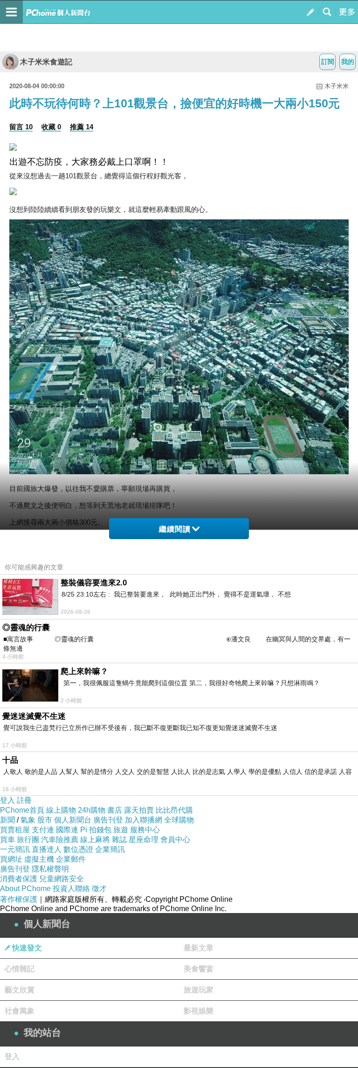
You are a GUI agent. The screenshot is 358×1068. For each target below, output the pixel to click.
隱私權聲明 (50, 869)
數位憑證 (78, 849)
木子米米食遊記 (46, 62)
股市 (44, 820)
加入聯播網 (143, 820)
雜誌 (119, 839)
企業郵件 (71, 859)
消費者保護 (18, 879)
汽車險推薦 (59, 839)
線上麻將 (95, 839)
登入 (7, 800)
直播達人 (47, 849)
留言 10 (21, 127)
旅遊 (120, 830)
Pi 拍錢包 (95, 830)
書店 (114, 810)
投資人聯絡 (71, 888)
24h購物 (91, 810)
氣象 (28, 820)
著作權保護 (18, 899)
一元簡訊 (15, 849)
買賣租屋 (15, 830)
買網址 (11, 859)
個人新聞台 (72, 820)
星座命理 (143, 839)
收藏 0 (51, 127)
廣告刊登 (108, 820)
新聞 (7, 820)
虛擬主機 (39, 859)
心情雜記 (19, 969)
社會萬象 (19, 1011)
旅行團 (28, 839)
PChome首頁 (22, 810)
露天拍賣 (139, 810)
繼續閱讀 (175, 529)
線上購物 (61, 810)
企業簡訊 (110, 849)
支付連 (43, 830)
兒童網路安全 (61, 879)
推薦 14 (81, 127)
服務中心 (145, 830)
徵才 (99, 888)
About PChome (25, 888)
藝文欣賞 (19, 990)
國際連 (67, 830)
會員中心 (175, 839)
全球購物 (179, 820)
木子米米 (336, 86)
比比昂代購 (174, 810)
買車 (7, 839)
